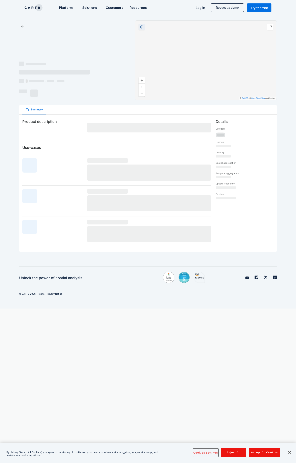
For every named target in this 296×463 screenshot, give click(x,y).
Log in (200, 8)
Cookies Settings (205, 452)
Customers (114, 8)
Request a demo (227, 7)
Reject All (233, 452)
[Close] (289, 452)
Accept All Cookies (264, 452)
